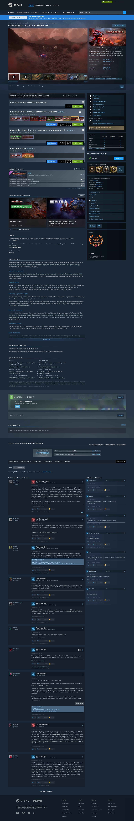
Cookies (94, 813)
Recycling (81, 813)
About (49, 5)
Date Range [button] (47, 461)
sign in (115, 1)
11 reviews (15, 550)
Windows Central (16, 247)
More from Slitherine (24, 397)
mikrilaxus (16, 673)
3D (118, 78)
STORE (31, 5)
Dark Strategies (17, 603)
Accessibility (95, 806)
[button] (11, 12)
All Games (11, 23)
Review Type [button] (12, 461)
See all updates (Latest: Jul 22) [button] (21, 229)
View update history (94, 211)
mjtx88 (15, 546)
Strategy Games (19, 23)
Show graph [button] (119, 461)
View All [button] (81, 195)
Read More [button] (79, 703)
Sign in (11, 86)
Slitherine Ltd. (107, 67)
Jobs (79, 806)
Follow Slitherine (23, 401)
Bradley (15, 724)
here (40, 430)
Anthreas (16, 518)
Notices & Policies (97, 809)
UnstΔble (16, 649)
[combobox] (101, 12)
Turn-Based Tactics (100, 78)
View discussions (94, 216)
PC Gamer (11, 252)
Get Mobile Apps (113, 806)
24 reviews (15, 727)
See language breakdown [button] (96, 444)
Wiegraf (15, 480)
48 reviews (15, 629)
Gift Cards (64, 816)
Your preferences (121, 444)
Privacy (94, 803)
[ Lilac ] (15, 755)
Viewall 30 (121, 169)
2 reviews (15, 604)
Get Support (111, 809)
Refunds (94, 816)
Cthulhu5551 (17, 578)
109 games (16, 548)
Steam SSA (65, 806)
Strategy (92, 78)
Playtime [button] (57, 461)
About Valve (81, 803)
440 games (16, 482)
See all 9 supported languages (97, 148)
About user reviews (110, 444)
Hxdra (15, 627)
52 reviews (15, 484)
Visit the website (94, 192)
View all (123, 424)
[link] (65, 124)
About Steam (65, 803)
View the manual (94, 208)
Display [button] (66, 461)
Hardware (81, 809)
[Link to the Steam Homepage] (15, 7)
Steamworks (65, 809)
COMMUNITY (40, 5)
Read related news (94, 214)
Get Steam (111, 803)
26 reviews (15, 675)
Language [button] (37, 461)
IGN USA (15, 240)
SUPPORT (56, 5)
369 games (16, 726)
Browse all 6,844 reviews (46, 791)
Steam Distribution (67, 813)
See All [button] (80, 188)
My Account (111, 813)
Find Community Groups (96, 219)
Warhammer (98, 186)
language (121, 1)
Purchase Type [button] (25, 461)
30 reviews (15, 650)
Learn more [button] (118, 158)
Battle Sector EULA (94, 129)
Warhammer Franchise (31, 23)
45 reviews (15, 520)
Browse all (80, 169)
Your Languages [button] (18, 467)
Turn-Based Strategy (111, 78)
